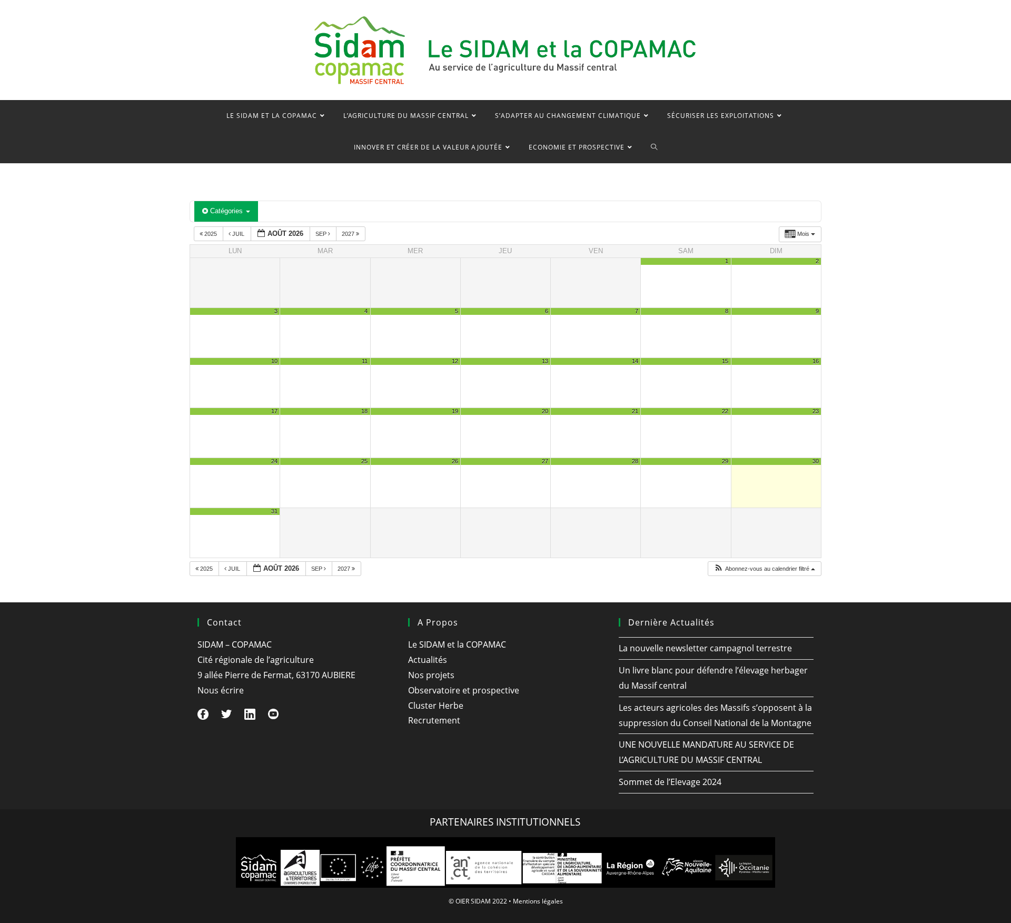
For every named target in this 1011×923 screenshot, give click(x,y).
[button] (764, 569)
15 (725, 361)
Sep (321, 234)
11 (365, 361)
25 (364, 461)
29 (725, 461)
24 (274, 461)
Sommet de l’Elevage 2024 (670, 782)
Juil (238, 234)
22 (725, 411)
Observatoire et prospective (463, 690)
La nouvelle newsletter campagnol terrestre (705, 648)
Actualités (427, 660)
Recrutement (434, 720)
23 (815, 411)
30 (815, 461)
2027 (349, 234)
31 (274, 511)
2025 (211, 234)
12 (455, 361)
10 (274, 361)
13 (545, 361)
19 (455, 411)
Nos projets (431, 675)
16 (815, 361)
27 (545, 461)
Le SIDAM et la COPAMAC (457, 644)
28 (635, 461)
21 (635, 411)
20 (545, 411)
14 (635, 361)
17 (274, 411)
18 (364, 411)
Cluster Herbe (435, 705)
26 (455, 461)
